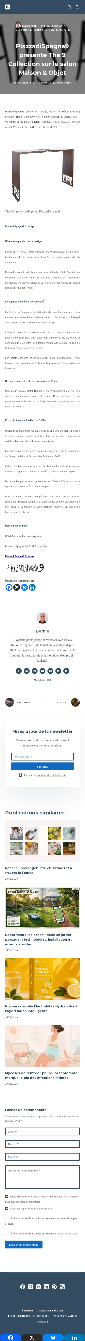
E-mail (13, 1144)
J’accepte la (45, 775)
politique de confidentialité (51, 775)
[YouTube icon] (66, 671)
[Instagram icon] (50, 671)
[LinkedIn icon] (27, 671)
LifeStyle (63, 30)
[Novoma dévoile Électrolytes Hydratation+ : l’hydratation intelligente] (42, 979)
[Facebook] (9, 587)
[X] (16, 587)
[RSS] (62, 1286)
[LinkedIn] (46, 1286)
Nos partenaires (65, 1316)
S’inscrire (42, 766)
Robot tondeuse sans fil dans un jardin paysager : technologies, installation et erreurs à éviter (38, 939)
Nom (12, 1131)
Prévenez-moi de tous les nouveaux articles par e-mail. (44, 1233)
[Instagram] (38, 1286)
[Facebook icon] (19, 671)
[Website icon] (35, 671)
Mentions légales (50, 1310)
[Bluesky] (24, 587)
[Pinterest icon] (58, 671)
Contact (42, 1321)
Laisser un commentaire (24, 1244)
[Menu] (78, 7)
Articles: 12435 (42, 679)
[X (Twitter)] (30, 1286)
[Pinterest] (54, 1286)
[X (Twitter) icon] (42, 671)
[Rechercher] (69, 7)
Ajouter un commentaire (24, 1170)
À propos (27, 1310)
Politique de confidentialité (28, 1316)
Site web (13, 1157)
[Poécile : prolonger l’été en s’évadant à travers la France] (42, 841)
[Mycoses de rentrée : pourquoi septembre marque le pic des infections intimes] (42, 1046)
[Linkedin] (32, 587)
